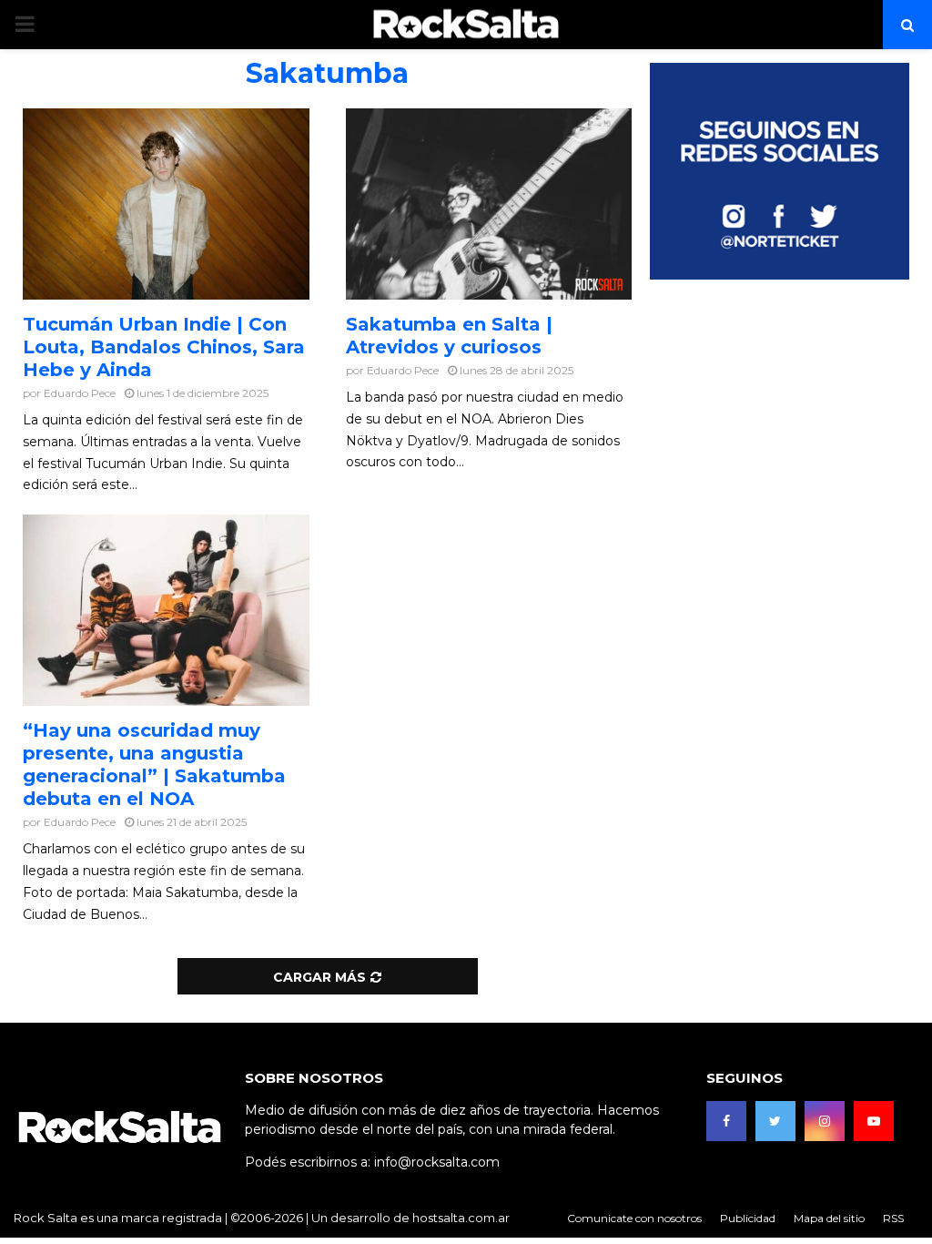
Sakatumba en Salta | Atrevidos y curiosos (449, 335)
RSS (893, 1218)
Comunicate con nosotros (634, 1218)
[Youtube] (874, 1121)
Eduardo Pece (80, 393)
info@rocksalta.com (437, 1162)
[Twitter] (775, 1121)
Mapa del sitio (829, 1218)
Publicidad (747, 1218)
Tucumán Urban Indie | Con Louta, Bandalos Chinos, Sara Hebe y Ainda (164, 347)
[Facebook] (726, 1121)
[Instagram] (825, 1121)
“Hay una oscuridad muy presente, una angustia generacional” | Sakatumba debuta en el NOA (154, 764)
